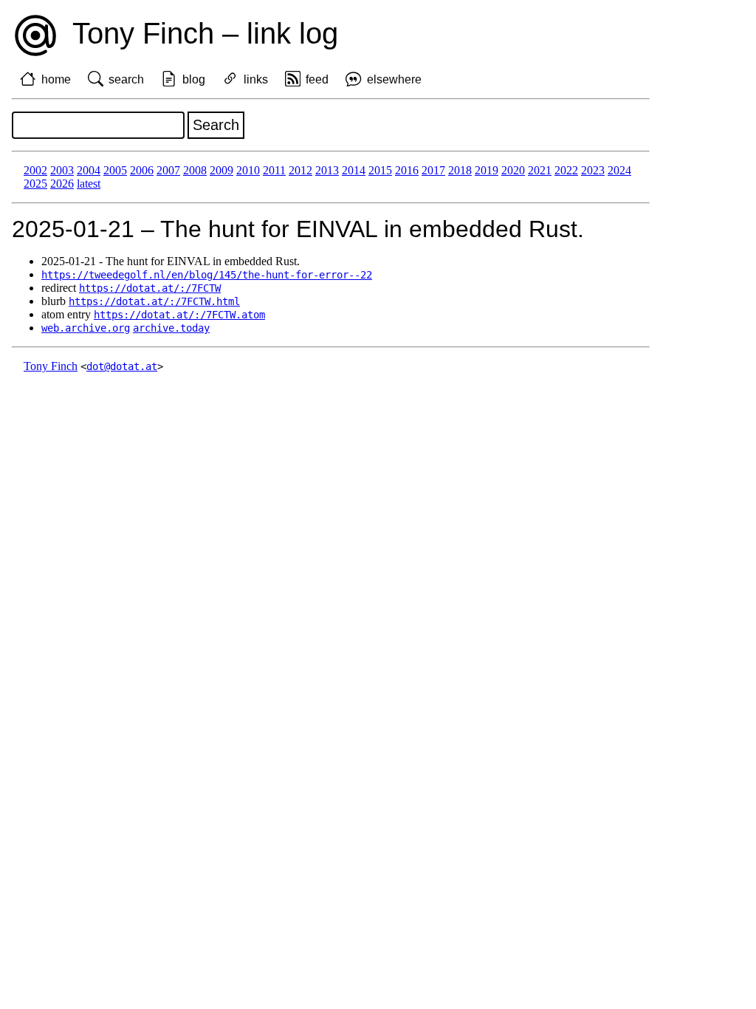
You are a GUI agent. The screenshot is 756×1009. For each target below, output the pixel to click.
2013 (327, 170)
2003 (62, 170)
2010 (248, 170)
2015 (380, 170)
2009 (221, 170)
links (256, 79)
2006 (142, 170)
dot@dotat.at (121, 366)
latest (88, 183)
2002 (35, 170)
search (126, 79)
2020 (513, 170)
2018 (460, 170)
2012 (300, 170)
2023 (593, 170)
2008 (195, 170)
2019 (486, 170)
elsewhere (394, 79)
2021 (539, 170)
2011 (274, 170)
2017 (433, 170)
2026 (62, 183)
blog (193, 79)
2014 (353, 170)
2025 (35, 183)
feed (317, 79)
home (56, 79)
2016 (407, 170)
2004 (88, 170)
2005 (115, 170)
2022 (566, 170)
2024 (619, 170)
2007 (168, 170)
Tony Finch (51, 366)
